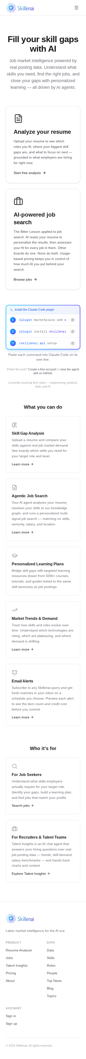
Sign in (11, 1016)
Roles (51, 965)
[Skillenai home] (20, 7)
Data (50, 950)
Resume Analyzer (19, 950)
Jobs (9, 958)
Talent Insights (16, 965)
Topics (51, 996)
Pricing (11, 973)
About (10, 981)
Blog (50, 988)
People (52, 973)
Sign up (11, 1023)
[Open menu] (76, 7)
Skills (50, 958)
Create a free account (42, 369)
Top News (54, 981)
